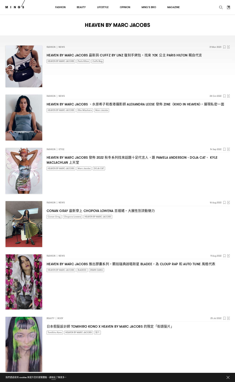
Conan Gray (54, 216)
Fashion (51, 46)
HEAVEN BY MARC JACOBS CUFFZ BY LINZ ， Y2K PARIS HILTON (124, 55)
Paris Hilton (83, 61)
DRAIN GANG (96, 269)
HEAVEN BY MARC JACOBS (61, 61)
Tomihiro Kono (55, 332)
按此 (53, 377)
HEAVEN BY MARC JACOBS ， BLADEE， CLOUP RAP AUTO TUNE (131, 264)
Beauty (50, 318)
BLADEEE (82, 269)
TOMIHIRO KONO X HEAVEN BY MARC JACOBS (110, 326)
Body (60, 318)
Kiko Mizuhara (85, 110)
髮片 (97, 332)
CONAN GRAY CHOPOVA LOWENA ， (101, 210)
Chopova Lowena (72, 216)
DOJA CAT (99, 168)
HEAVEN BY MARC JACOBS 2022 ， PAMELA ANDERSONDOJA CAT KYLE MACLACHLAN (132, 160)
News (62, 46)
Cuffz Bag (97, 61)
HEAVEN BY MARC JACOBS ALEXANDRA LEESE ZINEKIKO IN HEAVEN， (135, 104)
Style (61, 149)
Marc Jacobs (101, 110)
